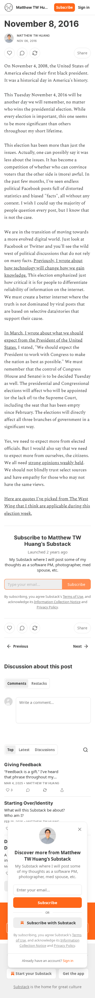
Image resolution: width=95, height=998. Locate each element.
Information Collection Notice (57, 601)
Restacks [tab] (39, 683)
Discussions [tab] (45, 749)
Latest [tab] (24, 749)
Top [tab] (10, 749)
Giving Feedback (22, 764)
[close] (79, 829)
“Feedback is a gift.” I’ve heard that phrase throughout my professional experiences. (31, 774)
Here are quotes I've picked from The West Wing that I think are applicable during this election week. (47, 506)
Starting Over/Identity (28, 803)
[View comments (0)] (22, 53)
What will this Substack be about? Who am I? (34, 812)
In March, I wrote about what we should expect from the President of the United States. (43, 340)
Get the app (73, 973)
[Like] (9, 53)
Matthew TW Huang (33, 35)
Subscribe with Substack (51, 922)
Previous (20, 646)
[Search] (85, 749)
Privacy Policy (64, 945)
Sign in (84, 7)
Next (77, 646)
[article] (47, 777)
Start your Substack (34, 973)
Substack (21, 986)
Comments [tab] (16, 683)
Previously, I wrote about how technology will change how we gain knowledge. (44, 267)
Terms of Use (73, 596)
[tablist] (27, 683)
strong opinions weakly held (55, 462)
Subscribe (64, 7)
